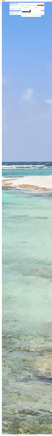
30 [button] (26, 15)
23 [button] (26, 14)
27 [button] (22, 15)
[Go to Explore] (1, 6)
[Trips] (1, 9)
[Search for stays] (1, 3)
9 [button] (38, 11)
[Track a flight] (1, 7)
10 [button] (27, 11)
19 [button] (33, 14)
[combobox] (16, 5)
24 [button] (27, 14)
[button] (1, 0)
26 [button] (33, 15)
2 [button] (38, 10)
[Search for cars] (1, 4)
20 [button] (22, 14)
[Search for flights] (1, 2)
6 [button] (22, 11)
